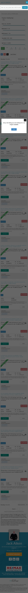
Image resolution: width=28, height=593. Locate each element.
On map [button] (15, 48)
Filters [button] (24, 48)
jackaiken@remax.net (20, 574)
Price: (6, 23)
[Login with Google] (5, 55)
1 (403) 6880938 (4, 93)
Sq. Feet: (6, 43)
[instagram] (17, 559)
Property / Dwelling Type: (8, 17)
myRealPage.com (14, 581)
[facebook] (10, 559)
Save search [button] (3, 48)
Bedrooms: (6, 28)
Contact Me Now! (14, 554)
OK (14, 129)
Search (25, 7)
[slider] (2, 25)
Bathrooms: (6, 33)
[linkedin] (14, 559)
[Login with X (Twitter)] (7, 55)
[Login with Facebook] (2, 55)
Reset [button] (20, 48)
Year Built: (7, 38)
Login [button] (13, 54)
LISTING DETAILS (5, 87)
